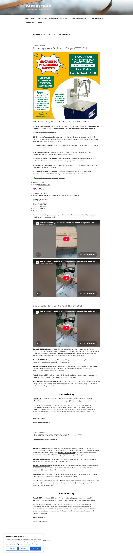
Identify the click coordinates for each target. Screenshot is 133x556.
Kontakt (39, 22)
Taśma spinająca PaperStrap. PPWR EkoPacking (52, 18)
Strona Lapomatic (39, 208)
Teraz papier (29, 22)
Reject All (23, 548)
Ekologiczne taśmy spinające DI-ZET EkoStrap (57, 435)
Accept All (35, 548)
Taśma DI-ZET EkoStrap (78, 18)
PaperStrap (38, 6)
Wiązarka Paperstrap (96, 18)
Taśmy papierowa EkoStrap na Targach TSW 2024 (60, 48)
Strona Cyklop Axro (39, 206)
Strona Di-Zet (37, 210)
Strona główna (29, 18)
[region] (23, 542)
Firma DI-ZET (37, 399)
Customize (12, 548)
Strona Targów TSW (40, 204)
